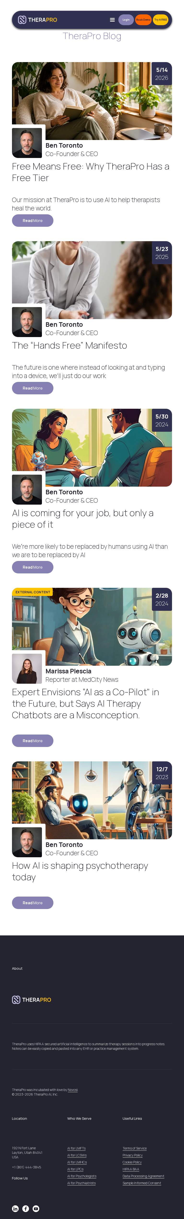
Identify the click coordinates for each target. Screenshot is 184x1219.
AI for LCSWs (76, 1155)
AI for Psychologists (81, 1176)
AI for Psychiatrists (81, 1183)
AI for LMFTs (76, 1148)
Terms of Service (135, 1148)
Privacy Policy (133, 1155)
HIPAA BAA (131, 1169)
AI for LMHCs (77, 1162)
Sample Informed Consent (142, 1183)
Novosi (73, 1089)
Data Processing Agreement (143, 1176)
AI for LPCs (75, 1169)
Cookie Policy (132, 1162)
